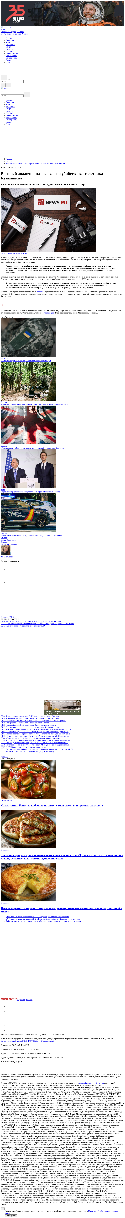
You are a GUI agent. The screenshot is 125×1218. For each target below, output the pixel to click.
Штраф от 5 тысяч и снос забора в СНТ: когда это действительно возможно (37, 917)
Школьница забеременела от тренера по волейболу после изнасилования (31, 535)
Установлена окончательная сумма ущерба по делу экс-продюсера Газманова (35, 740)
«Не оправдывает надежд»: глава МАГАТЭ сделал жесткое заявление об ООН (36, 729)
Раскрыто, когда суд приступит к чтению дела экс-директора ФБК (31, 621)
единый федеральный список (91, 1083)
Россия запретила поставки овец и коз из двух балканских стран (30, 727)
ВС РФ (4, 538)
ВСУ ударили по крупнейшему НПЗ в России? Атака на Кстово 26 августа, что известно (43, 919)
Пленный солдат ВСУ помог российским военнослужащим (26, 361)
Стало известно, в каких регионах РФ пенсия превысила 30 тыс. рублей (33, 721)
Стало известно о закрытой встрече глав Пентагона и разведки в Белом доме (35, 734)
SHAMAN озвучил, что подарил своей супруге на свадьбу (27, 751)
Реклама (29, 1000)
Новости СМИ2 (7, 617)
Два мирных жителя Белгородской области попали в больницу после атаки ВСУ (37, 749)
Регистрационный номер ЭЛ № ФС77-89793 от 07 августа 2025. (27, 1041)
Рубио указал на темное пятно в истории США (23, 626)
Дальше (4, 757)
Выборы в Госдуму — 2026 (12, 32)
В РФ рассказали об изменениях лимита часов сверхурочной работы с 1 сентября (37, 624)
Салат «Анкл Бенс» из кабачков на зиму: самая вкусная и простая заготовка (52, 805)
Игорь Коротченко (8, 540)
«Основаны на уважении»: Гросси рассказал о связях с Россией (30, 718)
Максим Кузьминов (9, 544)
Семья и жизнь (7, 800)
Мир (3, 490)
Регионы (4, 358)
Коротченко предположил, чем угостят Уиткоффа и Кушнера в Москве (30, 492)
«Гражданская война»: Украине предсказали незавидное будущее (30, 738)
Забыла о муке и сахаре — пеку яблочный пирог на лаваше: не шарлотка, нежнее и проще (43, 921)
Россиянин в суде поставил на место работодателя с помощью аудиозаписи (34, 732)
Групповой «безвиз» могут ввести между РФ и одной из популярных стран (35, 745)
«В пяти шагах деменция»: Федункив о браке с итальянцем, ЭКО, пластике (35, 736)
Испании (40, 292)
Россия (4, 402)
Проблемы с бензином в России (14, 34)
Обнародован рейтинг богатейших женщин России (25, 723)
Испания (4, 542)
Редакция (21, 1000)
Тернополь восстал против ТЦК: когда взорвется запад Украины (30, 716)
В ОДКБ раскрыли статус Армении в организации (24, 747)
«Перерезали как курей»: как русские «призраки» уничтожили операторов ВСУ (34, 404)
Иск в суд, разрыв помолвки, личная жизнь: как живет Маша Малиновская (34, 743)
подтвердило (49, 313)
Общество (5, 850)
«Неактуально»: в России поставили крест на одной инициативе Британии (32, 448)
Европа (4, 446)
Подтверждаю (11, 1216)
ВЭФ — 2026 (6, 29)
